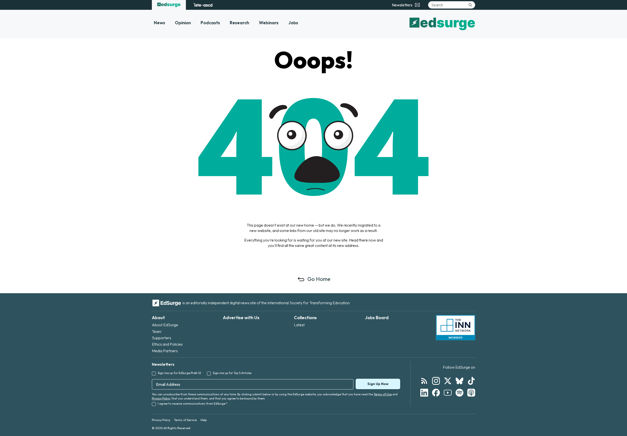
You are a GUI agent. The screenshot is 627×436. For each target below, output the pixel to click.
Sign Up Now (377, 384)
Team (156, 331)
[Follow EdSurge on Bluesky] (459, 381)
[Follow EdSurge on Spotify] (459, 393)
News (159, 22)
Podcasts (210, 22)
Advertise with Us (241, 317)
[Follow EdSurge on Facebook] (436, 393)
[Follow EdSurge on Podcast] (471, 393)
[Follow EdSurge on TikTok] (471, 381)
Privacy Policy (161, 398)
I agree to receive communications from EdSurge (192, 403)
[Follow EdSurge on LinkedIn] (424, 393)
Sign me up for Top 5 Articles (232, 373)
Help (204, 420)
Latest (299, 324)
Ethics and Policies (167, 344)
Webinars (268, 22)
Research (239, 22)
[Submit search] (470, 5)
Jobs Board (377, 317)
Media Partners (165, 350)
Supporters (161, 337)
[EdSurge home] (169, 5)
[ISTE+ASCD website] (203, 5)
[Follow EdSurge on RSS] (424, 381)
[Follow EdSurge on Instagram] (436, 381)
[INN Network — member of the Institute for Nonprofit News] (455, 327)
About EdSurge (165, 324)
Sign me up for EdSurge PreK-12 (179, 373)
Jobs (293, 22)
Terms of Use (383, 394)
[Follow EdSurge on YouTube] (448, 393)
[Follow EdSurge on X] (448, 381)
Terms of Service (185, 420)
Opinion (183, 22)
